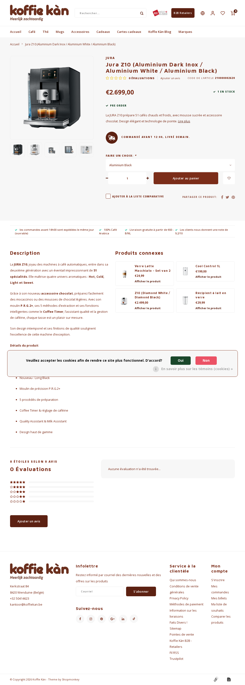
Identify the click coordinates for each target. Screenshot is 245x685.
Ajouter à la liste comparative (138, 196)
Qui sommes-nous (183, 580)
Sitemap (175, 628)
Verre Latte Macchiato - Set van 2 (153, 268)
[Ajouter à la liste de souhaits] (229, 178)
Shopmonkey (70, 679)
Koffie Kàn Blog (159, 32)
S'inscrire (218, 580)
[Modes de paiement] (215, 679)
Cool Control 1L (207, 266)
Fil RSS (174, 653)
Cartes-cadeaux (129, 32)
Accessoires (80, 32)
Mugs (60, 32)
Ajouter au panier (186, 178)
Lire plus (184, 121)
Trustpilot (176, 659)
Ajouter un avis (170, 78)
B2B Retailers (183, 13)
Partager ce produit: (199, 197)
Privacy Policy (179, 598)
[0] (233, 13)
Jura (110, 58)
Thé (46, 32)
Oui (181, 360)
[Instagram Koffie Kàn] (91, 619)
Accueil (15, 32)
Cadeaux (103, 32)
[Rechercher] (141, 13)
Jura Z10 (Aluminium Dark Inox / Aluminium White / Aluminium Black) (70, 44)
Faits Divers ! (178, 622)
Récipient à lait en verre (210, 295)
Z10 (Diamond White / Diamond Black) (152, 295)
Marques (185, 32)
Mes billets (219, 598)
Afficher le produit (148, 281)
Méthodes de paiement (186, 604)
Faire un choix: (121, 155)
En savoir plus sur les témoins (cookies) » (197, 368)
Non (206, 360)
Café (31, 32)
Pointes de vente (182, 634)
